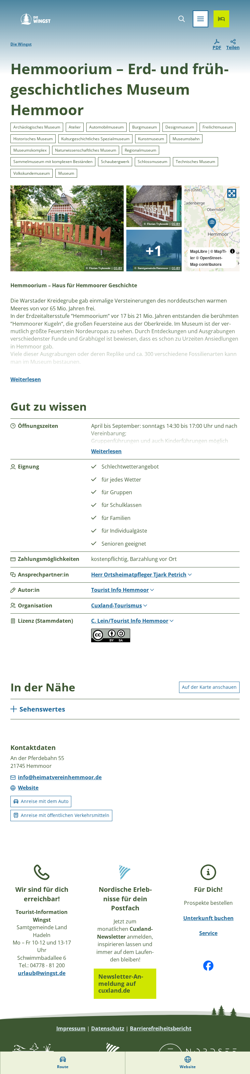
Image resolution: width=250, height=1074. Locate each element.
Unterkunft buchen (208, 918)
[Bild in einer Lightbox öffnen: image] (67, 228)
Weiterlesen (25, 379)
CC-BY (118, 268)
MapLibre (198, 251)
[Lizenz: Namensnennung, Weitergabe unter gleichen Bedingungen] (110, 640)
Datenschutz (107, 1028)
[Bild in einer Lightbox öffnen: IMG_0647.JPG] (154, 250)
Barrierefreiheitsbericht (160, 1028)
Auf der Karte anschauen (209, 687)
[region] (212, 228)
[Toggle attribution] (232, 251)
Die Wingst (21, 44)
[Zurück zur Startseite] (35, 19)
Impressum (71, 1028)
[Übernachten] (221, 18)
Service (208, 933)
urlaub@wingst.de (41, 973)
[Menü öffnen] (200, 18)
